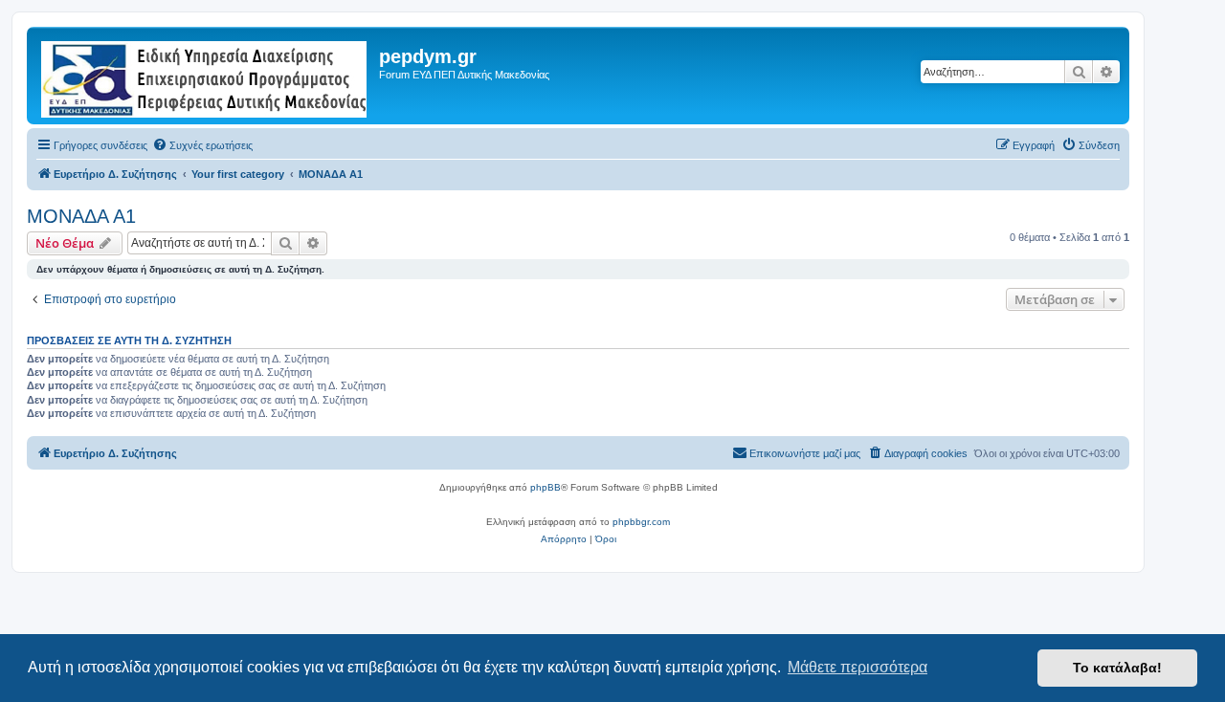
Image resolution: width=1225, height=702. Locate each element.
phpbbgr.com (641, 521)
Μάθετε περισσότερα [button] (857, 667)
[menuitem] (202, 145)
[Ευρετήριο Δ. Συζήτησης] (205, 76)
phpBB (545, 487)
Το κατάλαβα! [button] (1117, 667)
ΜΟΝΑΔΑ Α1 (81, 216)
